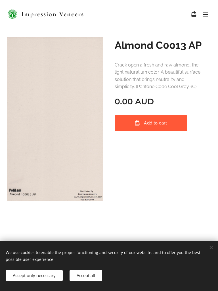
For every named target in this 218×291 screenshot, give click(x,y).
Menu (205, 14)
